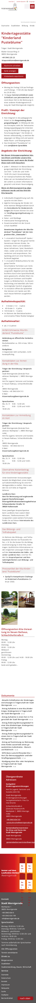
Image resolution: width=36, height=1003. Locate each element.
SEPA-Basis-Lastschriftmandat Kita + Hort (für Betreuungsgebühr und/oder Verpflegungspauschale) (17, 755)
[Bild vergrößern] (9, 599)
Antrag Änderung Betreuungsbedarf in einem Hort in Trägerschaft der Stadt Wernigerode (17, 736)
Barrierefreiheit (7, 998)
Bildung (25, 26)
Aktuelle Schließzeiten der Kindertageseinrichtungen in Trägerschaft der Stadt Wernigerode (17, 702)
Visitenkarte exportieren (14, 76)
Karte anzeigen (10, 71)
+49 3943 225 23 (8, 57)
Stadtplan (4, 995)
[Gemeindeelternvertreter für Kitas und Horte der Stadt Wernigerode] (18, 835)
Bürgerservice (7, 960)
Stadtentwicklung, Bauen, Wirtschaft (16, 967)
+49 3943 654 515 (13, 819)
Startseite (5, 26)
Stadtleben (15, 26)
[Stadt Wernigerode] (18, 911)
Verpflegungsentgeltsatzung (18, 213)
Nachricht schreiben (12, 65)
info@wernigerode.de (10, 918)
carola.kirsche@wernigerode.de (19, 822)
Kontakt (4, 981)
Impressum (5, 985)
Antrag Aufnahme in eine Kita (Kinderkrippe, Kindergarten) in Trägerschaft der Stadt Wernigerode (17, 711)
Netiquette (5, 988)
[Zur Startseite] (9, 6)
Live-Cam (11, 1)
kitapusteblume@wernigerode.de (15, 60)
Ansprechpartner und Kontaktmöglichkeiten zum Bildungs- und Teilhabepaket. (17, 559)
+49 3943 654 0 (7, 913)
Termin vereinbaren (9, 952)
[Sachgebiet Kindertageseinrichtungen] (18, 803)
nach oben (25, 998)
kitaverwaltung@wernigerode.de (15, 396)
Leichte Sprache (21, 1)
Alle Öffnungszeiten (9, 949)
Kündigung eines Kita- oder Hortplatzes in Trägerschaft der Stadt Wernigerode (17, 763)
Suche (3, 991)
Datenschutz (6, 978)
